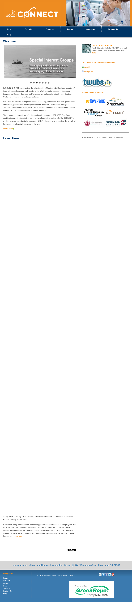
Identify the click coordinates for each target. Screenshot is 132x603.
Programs (50, 29)
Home (9, 29)
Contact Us (113, 29)
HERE (94, 53)
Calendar (29, 29)
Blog (9, 35)
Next (81, 63)
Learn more (8, 129)
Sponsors (90, 29)
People (70, 29)
